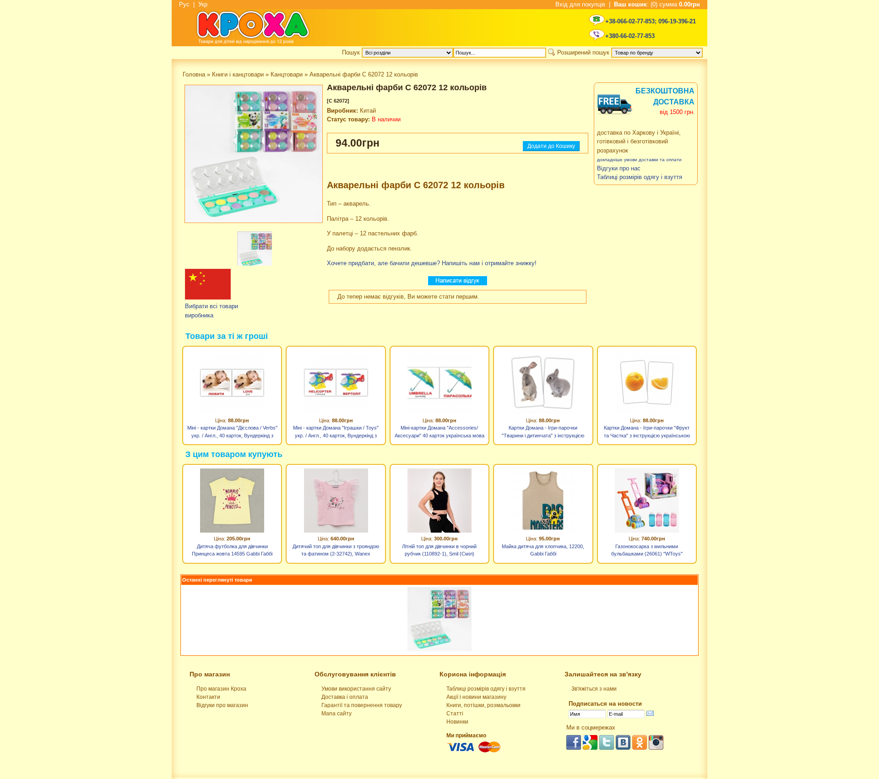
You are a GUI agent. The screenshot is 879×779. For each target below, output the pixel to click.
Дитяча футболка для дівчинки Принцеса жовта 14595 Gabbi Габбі (232, 550)
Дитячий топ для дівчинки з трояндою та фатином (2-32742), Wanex (336, 550)
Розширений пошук (583, 52)
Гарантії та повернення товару (361, 705)
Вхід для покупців (580, 4)
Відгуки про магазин (222, 705)
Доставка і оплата (344, 697)
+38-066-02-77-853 (630, 21)
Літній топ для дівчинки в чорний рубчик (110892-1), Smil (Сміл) (439, 550)
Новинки (457, 722)
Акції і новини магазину (476, 697)
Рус (184, 4)
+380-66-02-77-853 (630, 36)
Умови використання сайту (356, 689)
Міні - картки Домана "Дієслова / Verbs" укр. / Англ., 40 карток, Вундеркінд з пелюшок (232, 433)
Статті (454, 713)
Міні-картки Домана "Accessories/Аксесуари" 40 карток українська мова (439, 431)
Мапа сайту (336, 713)
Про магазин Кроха (221, 689)
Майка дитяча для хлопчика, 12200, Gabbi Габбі (543, 550)
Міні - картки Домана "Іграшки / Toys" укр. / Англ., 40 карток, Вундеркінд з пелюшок (336, 433)
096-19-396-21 (677, 21)
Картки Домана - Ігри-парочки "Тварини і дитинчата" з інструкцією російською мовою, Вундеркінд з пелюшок (543, 433)
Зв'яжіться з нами (594, 689)
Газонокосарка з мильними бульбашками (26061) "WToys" (647, 550)
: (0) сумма (657, 4)
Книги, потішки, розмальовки (483, 705)
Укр (202, 4)
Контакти (208, 697)
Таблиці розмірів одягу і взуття (486, 689)
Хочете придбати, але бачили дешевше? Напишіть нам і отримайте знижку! (432, 263)
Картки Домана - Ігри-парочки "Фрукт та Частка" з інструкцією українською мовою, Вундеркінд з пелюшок (647, 433)
